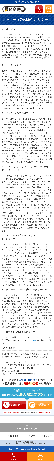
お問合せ (40, 459)
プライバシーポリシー (41, 436)
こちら (34, 340)
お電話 (13, 459)
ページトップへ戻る (27, 428)
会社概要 (14, 435)
